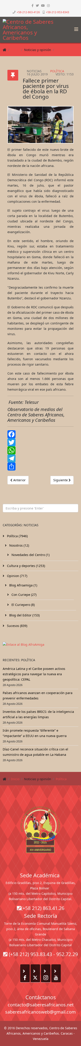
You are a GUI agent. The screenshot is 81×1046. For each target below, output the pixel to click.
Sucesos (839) (16, 626)
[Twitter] (40, 442)
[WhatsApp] (40, 450)
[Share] (40, 466)
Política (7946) (17, 536)
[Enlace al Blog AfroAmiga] (40, 644)
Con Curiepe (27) (23, 594)
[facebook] (33, 5)
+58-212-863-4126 (28, 12)
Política (61, 50)
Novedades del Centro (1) (30, 555)
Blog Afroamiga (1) (22, 585)
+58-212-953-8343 (57, 12)
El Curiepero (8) (23, 605)
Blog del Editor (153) (24, 615)
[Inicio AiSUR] (40, 829)
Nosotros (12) (18, 545)
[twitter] (37, 5)
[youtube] (43, 5)
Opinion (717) (16, 576)
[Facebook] (40, 434)
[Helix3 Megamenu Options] (75, 28)
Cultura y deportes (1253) (25, 566)
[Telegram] (40, 458)
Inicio (15, 50)
